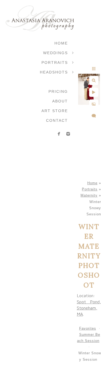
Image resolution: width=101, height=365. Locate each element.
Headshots (54, 72)
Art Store (54, 111)
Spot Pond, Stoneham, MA (89, 307)
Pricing (58, 91)
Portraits (54, 62)
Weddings (55, 53)
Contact (57, 120)
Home (61, 43)
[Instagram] (68, 133)
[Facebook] (59, 133)
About (60, 101)
